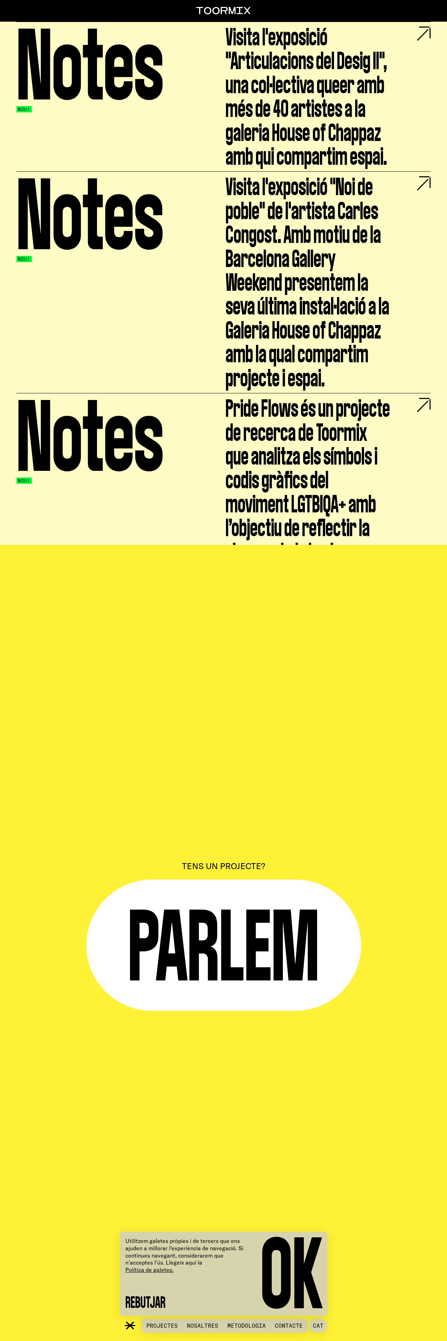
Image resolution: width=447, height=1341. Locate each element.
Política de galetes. (149, 1269)
